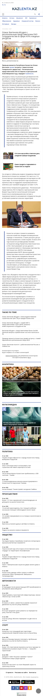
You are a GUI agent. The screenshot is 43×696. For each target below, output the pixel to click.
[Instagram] (26, 688)
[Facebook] (13, 688)
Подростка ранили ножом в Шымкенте (15, 530)
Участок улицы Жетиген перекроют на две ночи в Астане (19, 619)
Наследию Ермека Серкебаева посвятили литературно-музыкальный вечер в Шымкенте (21, 542)
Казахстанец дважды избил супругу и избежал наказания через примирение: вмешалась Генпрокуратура (18, 574)
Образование (6, 21)
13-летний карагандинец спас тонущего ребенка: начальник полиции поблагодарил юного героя (19, 509)
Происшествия (9, 494)
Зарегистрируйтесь (12, 356)
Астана (12, 18)
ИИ (26, 18)
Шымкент (19, 18)
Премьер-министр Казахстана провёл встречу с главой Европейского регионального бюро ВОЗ (21, 339)
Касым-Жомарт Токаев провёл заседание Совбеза (19, 489)
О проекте (9, 672)
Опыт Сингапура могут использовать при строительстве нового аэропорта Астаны (16, 466)
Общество (7, 534)
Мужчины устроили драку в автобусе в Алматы (18, 524)
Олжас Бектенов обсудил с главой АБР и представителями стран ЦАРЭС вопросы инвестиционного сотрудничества (16, 324)
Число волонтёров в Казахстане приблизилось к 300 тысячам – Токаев (20, 474)
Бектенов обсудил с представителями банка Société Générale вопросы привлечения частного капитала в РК (20, 332)
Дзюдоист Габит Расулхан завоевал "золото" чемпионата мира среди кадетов (17, 657)
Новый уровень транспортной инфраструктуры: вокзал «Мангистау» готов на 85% (21, 596)
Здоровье (16, 21)
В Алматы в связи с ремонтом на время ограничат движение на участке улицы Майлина (19, 604)
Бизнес (37, 21)
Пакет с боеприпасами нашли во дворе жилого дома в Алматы (21, 565)
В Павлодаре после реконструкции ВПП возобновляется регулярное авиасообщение (21, 588)
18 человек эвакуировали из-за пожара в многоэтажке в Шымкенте (21, 517)
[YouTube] (22, 688)
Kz (5, 4)
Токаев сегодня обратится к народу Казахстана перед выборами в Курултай (20, 458)
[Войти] (39, 14)
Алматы (5, 18)
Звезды (13, 24)
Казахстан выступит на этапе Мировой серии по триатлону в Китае (19, 665)
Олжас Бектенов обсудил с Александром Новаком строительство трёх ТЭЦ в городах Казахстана (19, 317)
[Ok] (30, 688)
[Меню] (3, 14)
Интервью (5, 24)
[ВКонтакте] (17, 688)
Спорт (5, 625)
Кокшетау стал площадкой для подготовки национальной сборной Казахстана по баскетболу (19, 632)
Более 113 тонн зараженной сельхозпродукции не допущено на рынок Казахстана (19, 501)
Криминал (32, 18)
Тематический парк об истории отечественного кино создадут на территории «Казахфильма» (20, 550)
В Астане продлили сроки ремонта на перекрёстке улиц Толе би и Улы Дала (19, 611)
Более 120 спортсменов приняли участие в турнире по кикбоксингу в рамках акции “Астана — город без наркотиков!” (21, 649)
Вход (29, 357)
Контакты (32, 672)
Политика (7, 451)
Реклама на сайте (21, 672)
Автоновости (9, 581)
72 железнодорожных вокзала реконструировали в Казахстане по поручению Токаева (19, 482)
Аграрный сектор (27, 21)
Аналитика (8, 364)
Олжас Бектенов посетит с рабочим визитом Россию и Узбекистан (21, 345)
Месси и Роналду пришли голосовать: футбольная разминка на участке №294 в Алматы (19, 640)
